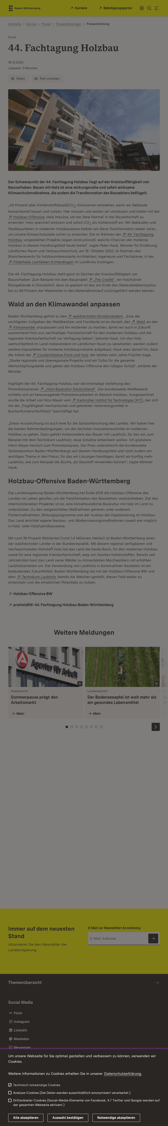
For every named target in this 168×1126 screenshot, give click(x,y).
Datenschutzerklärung (122, 1073)
